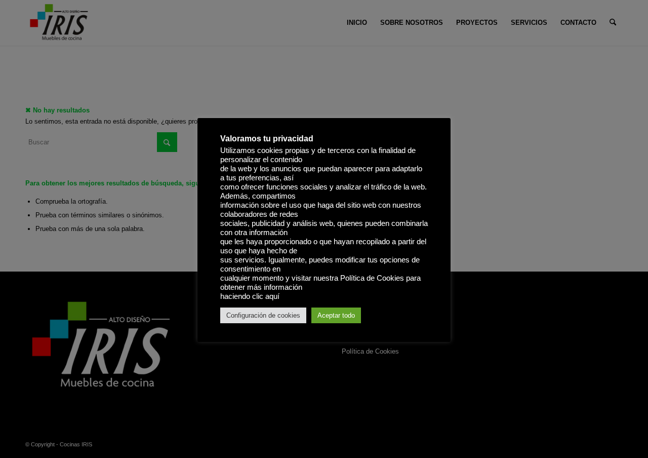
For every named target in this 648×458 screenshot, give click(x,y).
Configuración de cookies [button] (263, 315)
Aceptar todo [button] (336, 315)
